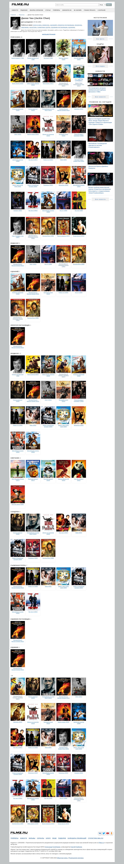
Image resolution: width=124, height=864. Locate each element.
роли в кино (37, 25)
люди (54, 838)
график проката (89, 10)
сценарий (53, 25)
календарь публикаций (77, 838)
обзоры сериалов (36, 10)
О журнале (101, 10)
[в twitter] (103, 833)
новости (15, 10)
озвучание (24, 27)
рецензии (23, 10)
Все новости (100, 97)
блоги (48, 838)
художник (71, 27)
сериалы (40, 838)
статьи (47, 10)
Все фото (100, 39)
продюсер (78, 25)
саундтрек (32, 27)
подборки (62, 838)
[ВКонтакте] (99, 833)
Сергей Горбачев (76, 847)
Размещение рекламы (76, 858)
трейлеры (56, 10)
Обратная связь (62, 858)
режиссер (45, 25)
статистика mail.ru (95, 838)
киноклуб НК (67, 10)
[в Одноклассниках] (111, 833)
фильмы (32, 838)
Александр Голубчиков (52, 847)
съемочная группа (43, 27)
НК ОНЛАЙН (77, 10)
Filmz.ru (101, 842)
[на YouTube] (107, 833)
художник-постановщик (59, 27)
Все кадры (100, 66)
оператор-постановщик (65, 25)
